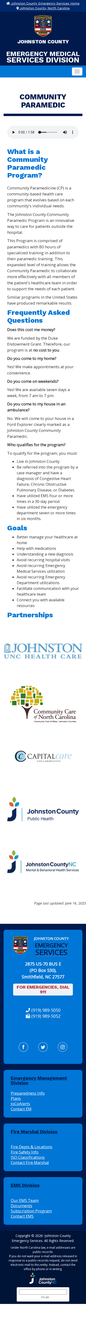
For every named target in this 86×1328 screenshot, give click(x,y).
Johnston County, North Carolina (44, 8)
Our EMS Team (25, 1200)
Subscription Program (31, 1211)
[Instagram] (62, 1047)
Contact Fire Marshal (30, 1162)
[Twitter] (43, 1047)
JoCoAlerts (20, 1103)
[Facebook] (23, 1047)
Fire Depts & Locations (31, 1146)
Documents (21, 1205)
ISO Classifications (28, 1157)
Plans (16, 1098)
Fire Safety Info (24, 1152)
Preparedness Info (28, 1093)
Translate (57, 1297)
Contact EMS (22, 1216)
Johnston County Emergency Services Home (45, 3)
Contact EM (21, 1109)
